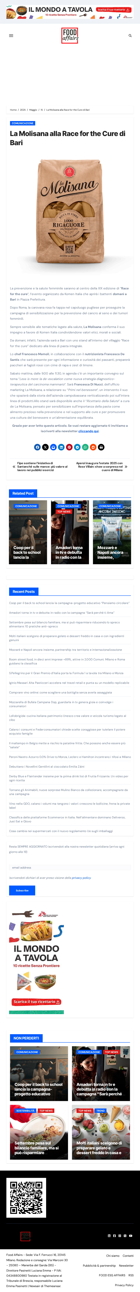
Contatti (128, 1256)
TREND (100, 1110)
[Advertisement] (70, 74)
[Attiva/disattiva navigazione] (11, 35)
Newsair (34, 1286)
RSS (131, 1275)
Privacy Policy (124, 1285)
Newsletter (126, 1266)
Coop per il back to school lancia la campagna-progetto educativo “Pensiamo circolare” (69, 603)
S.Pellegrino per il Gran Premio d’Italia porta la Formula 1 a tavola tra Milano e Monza (66, 673)
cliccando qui (88, 431)
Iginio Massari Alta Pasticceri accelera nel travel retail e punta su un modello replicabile (69, 683)
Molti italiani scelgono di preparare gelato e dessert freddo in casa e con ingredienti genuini (99, 1150)
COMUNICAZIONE (22, 123)
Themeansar (52, 1286)
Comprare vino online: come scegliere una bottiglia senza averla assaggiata (60, 692)
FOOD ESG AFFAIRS (112, 1275)
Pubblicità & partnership (99, 1266)
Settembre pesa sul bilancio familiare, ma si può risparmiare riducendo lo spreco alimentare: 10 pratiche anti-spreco (37, 1155)
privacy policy (81, 878)
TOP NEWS (63, 511)
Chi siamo (112, 1256)
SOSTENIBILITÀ (25, 1110)
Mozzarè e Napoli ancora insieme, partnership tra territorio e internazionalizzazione (65, 650)
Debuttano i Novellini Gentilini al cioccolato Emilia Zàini (47, 767)
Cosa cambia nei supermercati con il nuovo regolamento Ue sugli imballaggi (61, 831)
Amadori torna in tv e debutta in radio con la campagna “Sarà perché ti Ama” (70, 559)
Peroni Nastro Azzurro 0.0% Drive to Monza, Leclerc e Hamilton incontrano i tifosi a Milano (70, 757)
